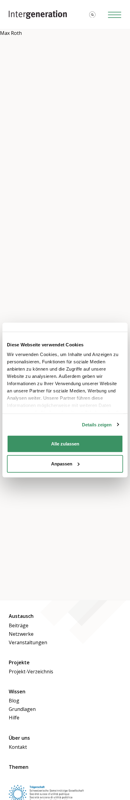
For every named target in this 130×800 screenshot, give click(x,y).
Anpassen (61, 463)
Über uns (19, 738)
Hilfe (14, 717)
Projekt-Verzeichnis (31, 671)
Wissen (17, 691)
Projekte (19, 662)
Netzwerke (21, 634)
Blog (14, 700)
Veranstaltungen (28, 642)
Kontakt (18, 747)
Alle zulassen (65, 443)
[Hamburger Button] (114, 14)
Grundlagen (22, 709)
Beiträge (18, 625)
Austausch (21, 616)
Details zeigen (97, 424)
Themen (18, 767)
